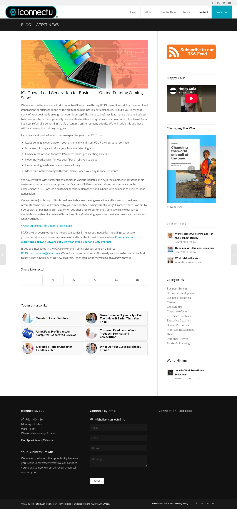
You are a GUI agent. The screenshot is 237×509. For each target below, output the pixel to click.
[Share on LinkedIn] (116, 280)
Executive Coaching (179, 320)
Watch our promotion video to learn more (46, 225)
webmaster (51, 504)
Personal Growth (177, 338)
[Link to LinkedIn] (218, 3)
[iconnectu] (31, 12)
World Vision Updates (187, 258)
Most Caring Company (180, 329)
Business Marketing (179, 297)
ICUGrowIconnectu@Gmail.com (40, 253)
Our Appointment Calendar (37, 440)
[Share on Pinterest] (95, 280)
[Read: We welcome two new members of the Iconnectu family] (170, 235)
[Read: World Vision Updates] (170, 260)
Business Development (181, 293)
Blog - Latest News (40, 24)
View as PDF (175, 206)
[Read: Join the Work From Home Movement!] (170, 372)
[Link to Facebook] (212, 3)
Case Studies (175, 306)
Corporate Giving (177, 311)
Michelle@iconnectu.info (110, 419)
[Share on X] (53, 280)
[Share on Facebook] (31, 280)
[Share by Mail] (137, 280)
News (170, 334)
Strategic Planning (178, 343)
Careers (172, 302)
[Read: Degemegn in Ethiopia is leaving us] (170, 249)
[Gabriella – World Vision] (234, 254)
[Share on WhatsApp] (74, 280)
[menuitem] (132, 12)
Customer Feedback (179, 316)
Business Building (177, 288)
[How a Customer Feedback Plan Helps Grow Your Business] (3, 254)
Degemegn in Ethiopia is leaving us (194, 247)
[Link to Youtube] (229, 3)
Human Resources (178, 325)
